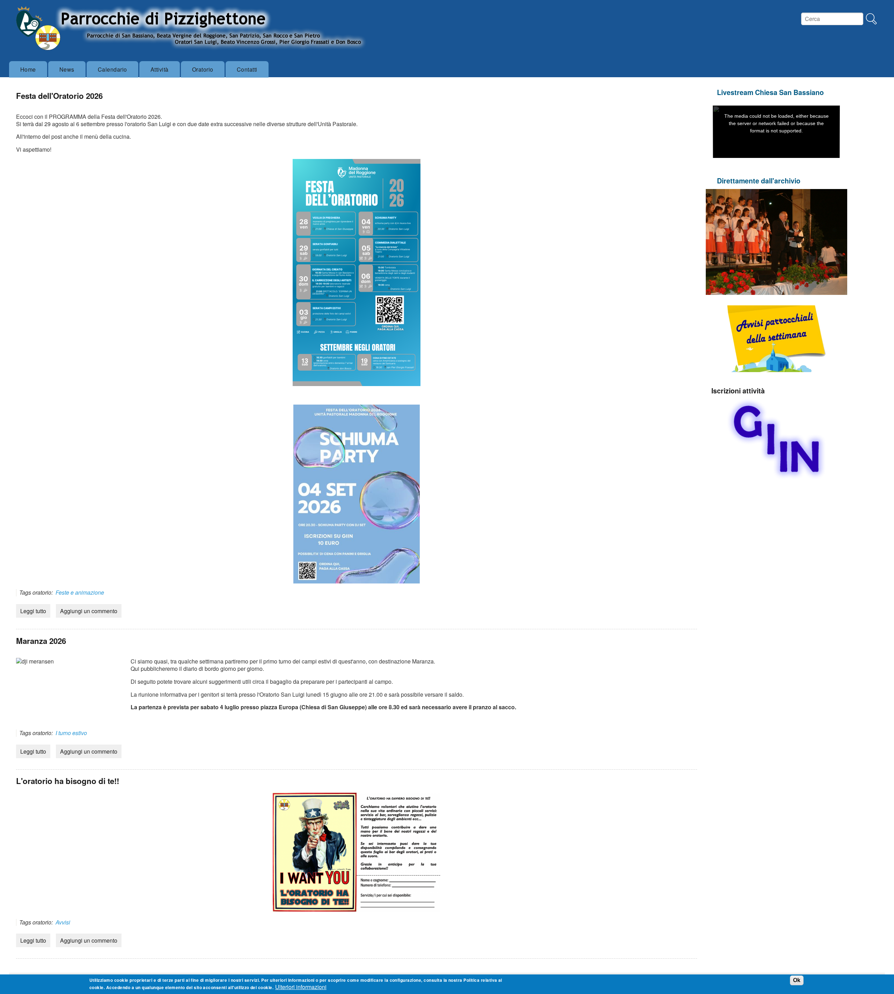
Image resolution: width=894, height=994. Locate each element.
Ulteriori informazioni (301, 987)
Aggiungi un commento (88, 611)
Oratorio (202, 69)
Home (28, 69)
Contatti (247, 69)
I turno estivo (71, 733)
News (66, 69)
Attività (160, 69)
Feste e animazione (80, 592)
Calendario (112, 69)
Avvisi (63, 922)
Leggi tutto (33, 611)
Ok (796, 981)
